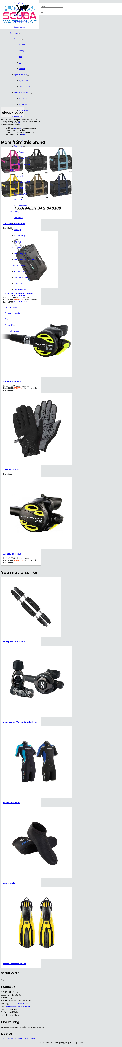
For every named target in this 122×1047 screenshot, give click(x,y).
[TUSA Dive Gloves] (36, 464)
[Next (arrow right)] (118, 524)
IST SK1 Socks (9, 883)
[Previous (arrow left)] (4, 524)
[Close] (42, 12)
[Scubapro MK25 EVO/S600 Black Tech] (36, 716)
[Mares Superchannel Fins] (36, 958)
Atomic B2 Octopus (12, 381)
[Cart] (52, 18)
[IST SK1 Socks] (36, 877)
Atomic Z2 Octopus (12, 554)
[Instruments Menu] (24, 146)
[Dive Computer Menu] (22, 248)
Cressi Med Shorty (11, 802)
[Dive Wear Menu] (19, 33)
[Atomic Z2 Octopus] (36, 548)
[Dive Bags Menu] (18, 212)
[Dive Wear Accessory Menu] (32, 93)
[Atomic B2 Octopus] (36, 376)
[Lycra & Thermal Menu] (28, 75)
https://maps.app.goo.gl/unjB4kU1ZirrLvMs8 (18, 1038)
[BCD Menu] (14, 170)
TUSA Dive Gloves (11, 469)
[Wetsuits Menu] (22, 39)
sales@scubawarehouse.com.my (18, 1006)
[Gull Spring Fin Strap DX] (31, 636)
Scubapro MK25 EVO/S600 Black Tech (20, 722)
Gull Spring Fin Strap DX (14, 641)
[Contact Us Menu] (14, 325)
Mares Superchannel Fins (14, 963)
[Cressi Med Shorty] (36, 797)
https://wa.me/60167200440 (20, 1004)
